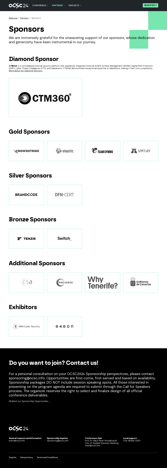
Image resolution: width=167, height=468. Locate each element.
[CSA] (26, 283)
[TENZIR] (26, 239)
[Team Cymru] (102, 151)
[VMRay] (140, 151)
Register (149, 5)
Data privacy (26, 457)
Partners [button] (57, 5)
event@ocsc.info (17, 441)
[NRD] (26, 326)
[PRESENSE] (64, 283)
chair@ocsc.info (92, 446)
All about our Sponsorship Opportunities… (29, 401)
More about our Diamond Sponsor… (26, 71)
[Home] (18, 5)
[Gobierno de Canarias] (140, 283)
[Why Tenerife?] (102, 283)
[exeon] (64, 326)
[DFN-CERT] (64, 195)
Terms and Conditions (47, 457)
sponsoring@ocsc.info (57, 441)
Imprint (12, 457)
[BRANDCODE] (26, 195)
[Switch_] (64, 239)
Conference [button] (39, 5)
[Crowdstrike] (26, 151)
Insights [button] (74, 5)
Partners (24, 18)
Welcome (13, 18)
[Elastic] (64, 151)
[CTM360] (45, 97)
